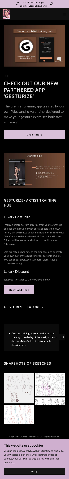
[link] (6, 14)
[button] (64, 14)
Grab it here (34, 134)
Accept (34, 471)
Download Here (19, 289)
